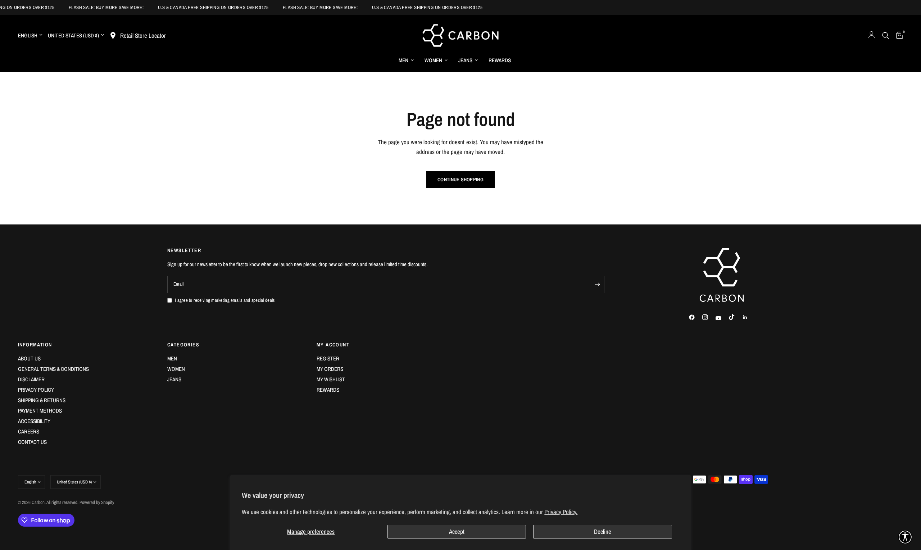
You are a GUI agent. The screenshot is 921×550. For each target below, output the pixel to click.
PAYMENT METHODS (40, 410)
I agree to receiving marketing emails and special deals (225, 300)
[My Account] (872, 35)
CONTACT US (32, 442)
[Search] (886, 35)
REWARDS (500, 60)
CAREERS (28, 431)
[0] (898, 35)
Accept (456, 531)
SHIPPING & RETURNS (41, 400)
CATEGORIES (183, 344)
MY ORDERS (330, 369)
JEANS (465, 60)
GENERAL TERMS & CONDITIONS (53, 369)
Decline (602, 531)
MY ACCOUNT (333, 344)
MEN (403, 60)
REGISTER (328, 358)
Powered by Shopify (97, 502)
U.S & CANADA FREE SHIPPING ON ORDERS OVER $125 (208, 7)
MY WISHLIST (331, 379)
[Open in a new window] (695, 317)
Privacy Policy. (560, 512)
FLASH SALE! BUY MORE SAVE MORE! (100, 7)
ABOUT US (29, 358)
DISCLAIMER (31, 379)
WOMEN (433, 60)
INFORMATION (35, 344)
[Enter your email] (597, 284)
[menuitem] (406, 60)
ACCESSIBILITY (34, 421)
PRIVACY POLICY (36, 390)
